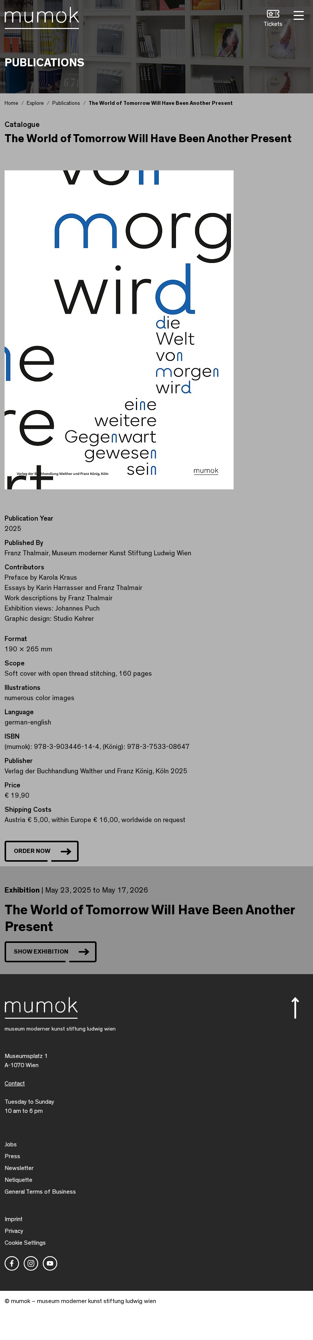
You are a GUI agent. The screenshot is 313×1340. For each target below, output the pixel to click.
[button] (273, 19)
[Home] (42, 16)
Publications (66, 103)
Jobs (11, 1144)
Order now (32, 851)
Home (11, 103)
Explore (35, 103)
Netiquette (18, 1180)
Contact (15, 1083)
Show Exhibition (41, 952)
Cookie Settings (25, 1243)
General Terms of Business (40, 1192)
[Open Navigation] (298, 14)
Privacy (14, 1231)
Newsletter (19, 1168)
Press (12, 1156)
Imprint (14, 1219)
